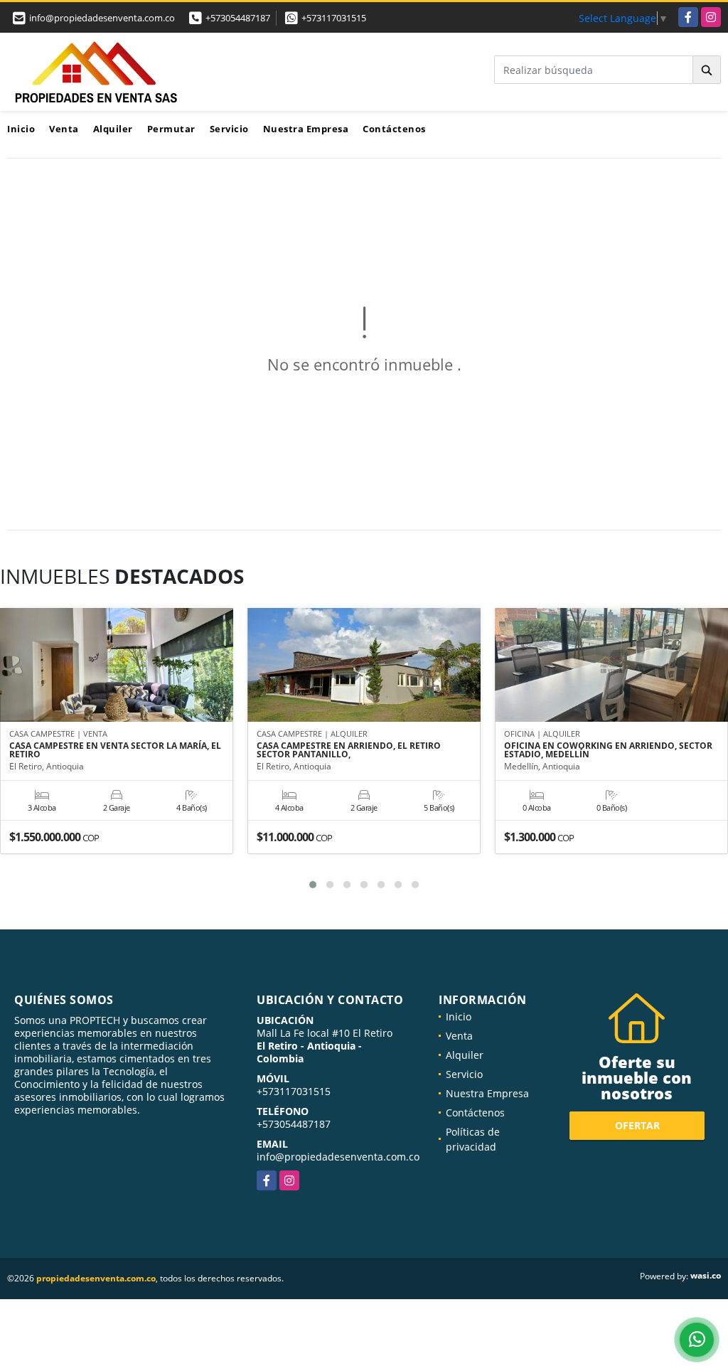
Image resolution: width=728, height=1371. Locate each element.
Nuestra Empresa (306, 128)
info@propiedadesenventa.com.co (338, 1156)
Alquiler (113, 128)
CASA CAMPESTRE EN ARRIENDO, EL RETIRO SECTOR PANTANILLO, (349, 750)
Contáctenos (394, 128)
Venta (64, 128)
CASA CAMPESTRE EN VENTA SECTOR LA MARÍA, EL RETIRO (115, 750)
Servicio (229, 128)
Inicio (21, 128)
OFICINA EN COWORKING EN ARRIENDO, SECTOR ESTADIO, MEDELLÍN (608, 750)
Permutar (171, 128)
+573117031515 (333, 17)
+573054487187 (237, 17)
